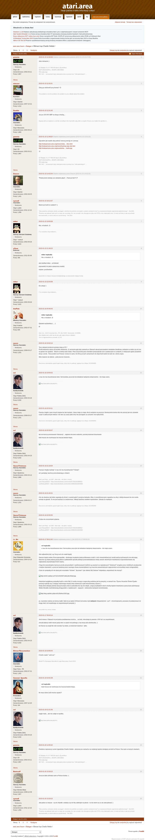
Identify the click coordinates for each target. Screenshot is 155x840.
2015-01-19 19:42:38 (46, 678)
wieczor (16, 83)
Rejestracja (58, 16)
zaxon (15, 343)
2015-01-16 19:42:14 (46, 343)
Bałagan (29, 46)
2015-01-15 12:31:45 (46, 110)
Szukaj (48, 16)
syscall (16, 201)
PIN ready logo (43, 72)
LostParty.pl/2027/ (44, 483)
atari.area (77, 6)
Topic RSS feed (137, 54)
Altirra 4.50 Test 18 (19, 40)
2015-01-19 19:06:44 (46, 651)
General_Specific (20, 678)
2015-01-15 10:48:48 (46, 57)
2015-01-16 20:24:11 (46, 408)
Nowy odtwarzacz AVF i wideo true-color (26, 36)
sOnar (15, 248)
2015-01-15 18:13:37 (46, 201)
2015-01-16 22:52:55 (46, 515)
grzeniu (16, 57)
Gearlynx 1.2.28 (18, 32)
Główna (15, 16)
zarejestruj (123, 50)
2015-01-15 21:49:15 (46, 248)
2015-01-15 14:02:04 (46, 174)
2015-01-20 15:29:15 (46, 798)
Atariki (79, 16)
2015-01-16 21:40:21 (46, 493)
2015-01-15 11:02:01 (46, 83)
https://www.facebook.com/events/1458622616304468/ (66, 483)
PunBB (141, 831)
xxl (14, 373)
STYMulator (42, 67)
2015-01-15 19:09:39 (46, 221)
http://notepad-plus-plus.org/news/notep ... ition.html (56, 144)
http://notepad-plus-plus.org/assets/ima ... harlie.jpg (55, 148)
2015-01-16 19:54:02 (46, 373)
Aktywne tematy (120, 22)
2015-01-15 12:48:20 (46, 137)
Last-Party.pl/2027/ (44, 481)
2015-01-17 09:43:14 (46, 615)
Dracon (16, 174)
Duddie (16, 110)
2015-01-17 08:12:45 (46, 539)
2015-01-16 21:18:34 (46, 466)
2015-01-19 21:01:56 (46, 709)
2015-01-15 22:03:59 (46, 282)
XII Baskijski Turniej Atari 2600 (23, 38)
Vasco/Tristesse (19, 466)
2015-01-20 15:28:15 (46, 771)
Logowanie (69, 16)
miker (15, 221)
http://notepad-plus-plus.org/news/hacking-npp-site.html (57, 146)
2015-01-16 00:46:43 (46, 309)
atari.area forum (18, 46)
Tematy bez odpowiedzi (134, 22)
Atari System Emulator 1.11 (22, 34)
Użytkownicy (26, 16)
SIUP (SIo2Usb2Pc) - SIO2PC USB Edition (51, 69)
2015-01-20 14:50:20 (46, 745)
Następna (34, 50)
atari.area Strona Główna (100, 16)
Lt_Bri (15, 539)
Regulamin (38, 16)
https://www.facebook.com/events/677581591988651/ (66, 481)
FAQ (87, 16)
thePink (16, 309)
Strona (15, 80)
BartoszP (17, 771)
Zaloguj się (113, 50)
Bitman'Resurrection (21, 651)
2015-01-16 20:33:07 (46, 430)
